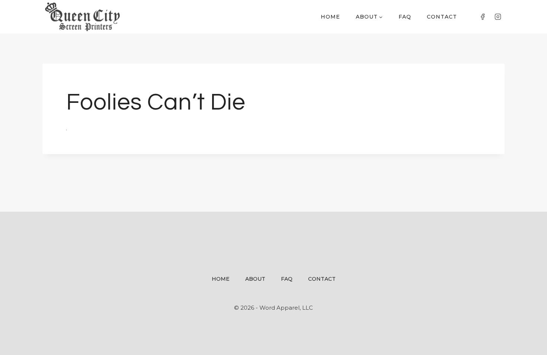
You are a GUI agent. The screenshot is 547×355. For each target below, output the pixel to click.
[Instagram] (498, 16)
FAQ (405, 16)
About (255, 279)
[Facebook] (482, 16)
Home (330, 16)
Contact (442, 16)
